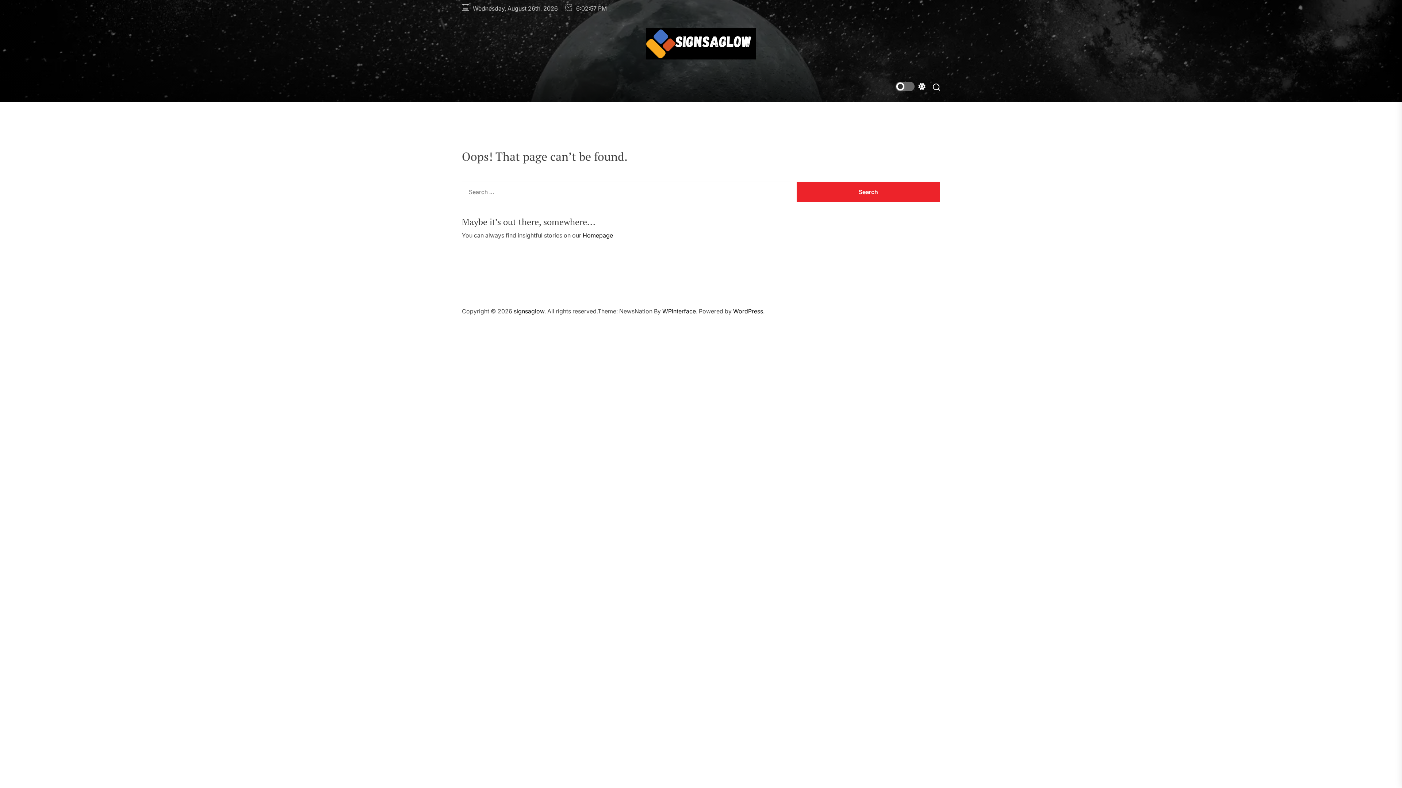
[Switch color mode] (911, 86)
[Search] (936, 87)
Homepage (598, 235)
